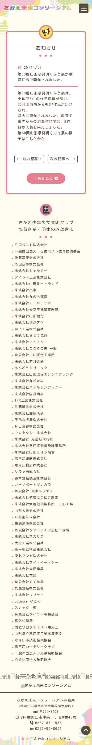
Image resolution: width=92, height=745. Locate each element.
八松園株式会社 (27, 517)
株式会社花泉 (26, 575)
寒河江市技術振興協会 (33, 640)
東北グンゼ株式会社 (31, 556)
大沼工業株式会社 (29, 543)
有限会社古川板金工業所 (35, 355)
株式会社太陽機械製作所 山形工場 (44, 504)
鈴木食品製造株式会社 (33, 478)
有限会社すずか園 (29, 582)
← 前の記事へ (29, 159)
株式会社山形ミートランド (37, 283)
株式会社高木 (26, 290)
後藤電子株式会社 (29, 257)
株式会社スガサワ (29, 536)
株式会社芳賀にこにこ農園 (37, 497)
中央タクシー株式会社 (33, 433)
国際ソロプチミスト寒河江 (37, 627)
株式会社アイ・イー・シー (37, 562)
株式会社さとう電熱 (31, 335)
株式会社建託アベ (29, 322)
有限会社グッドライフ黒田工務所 (42, 530)
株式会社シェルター (31, 270)
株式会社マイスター (31, 342)
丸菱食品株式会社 (29, 588)
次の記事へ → (63, 159)
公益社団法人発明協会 (33, 659)
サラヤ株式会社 (27, 471)
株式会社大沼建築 (29, 569)
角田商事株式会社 (29, 264)
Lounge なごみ (28, 601)
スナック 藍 (26, 607)
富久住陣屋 (24, 620)
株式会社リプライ (29, 595)
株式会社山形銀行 (29, 316)
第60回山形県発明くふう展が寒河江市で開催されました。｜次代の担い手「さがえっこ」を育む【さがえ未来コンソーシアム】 (42, 8)
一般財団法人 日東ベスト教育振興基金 (47, 251)
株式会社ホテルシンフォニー (38, 387)
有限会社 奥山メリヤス (34, 491)
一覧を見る (43, 178)
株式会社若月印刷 (29, 361)
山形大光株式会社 (29, 510)
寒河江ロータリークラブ (35, 646)
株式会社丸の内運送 (31, 296)
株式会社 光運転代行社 (34, 439)
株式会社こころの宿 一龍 (36, 348)
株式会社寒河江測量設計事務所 (40, 446)
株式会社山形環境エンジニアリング (44, 374)
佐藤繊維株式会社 (29, 406)
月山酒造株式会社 (29, 426)
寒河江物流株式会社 (31, 465)
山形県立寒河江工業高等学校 (38, 633)
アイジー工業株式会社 (33, 277)
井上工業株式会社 (29, 329)
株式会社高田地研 (29, 413)
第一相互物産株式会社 (33, 549)
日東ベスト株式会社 (31, 245)
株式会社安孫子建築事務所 (37, 309)
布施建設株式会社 (29, 523)
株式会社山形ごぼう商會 (35, 452)
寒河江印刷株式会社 (31, 458)
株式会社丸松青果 (29, 381)
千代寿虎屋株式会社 (31, 419)
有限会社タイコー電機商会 (37, 614)
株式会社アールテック (33, 303)
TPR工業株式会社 (29, 400)
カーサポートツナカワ (33, 484)
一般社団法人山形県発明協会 (38, 653)
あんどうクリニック (31, 368)
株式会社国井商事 (29, 394)
